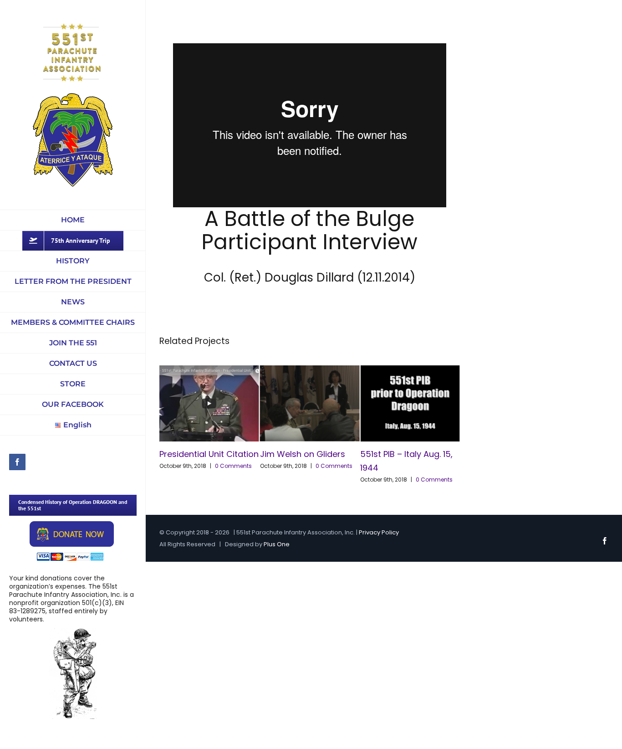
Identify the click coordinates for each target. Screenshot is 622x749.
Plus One (277, 544)
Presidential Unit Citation (209, 454)
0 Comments (233, 466)
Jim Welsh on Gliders (302, 454)
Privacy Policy (379, 532)
